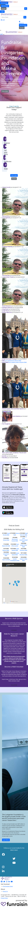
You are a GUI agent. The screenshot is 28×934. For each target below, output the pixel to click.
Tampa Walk (6, 540)
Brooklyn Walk (23, 554)
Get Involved (5, 6)
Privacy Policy (4, 898)
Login (2, 11)
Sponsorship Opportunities (9, 95)
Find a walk (14, 175)
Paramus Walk (23, 550)
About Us (21, 23)
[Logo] (9, 1)
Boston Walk (6, 550)
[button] (14, 854)
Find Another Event (8, 886)
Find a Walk (5, 91)
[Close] (3, 34)
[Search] (24, 17)
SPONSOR (14, 630)
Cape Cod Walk (6, 559)
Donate (4, 8)
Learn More (6, 840)
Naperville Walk (6, 546)
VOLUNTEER (14, 685)
